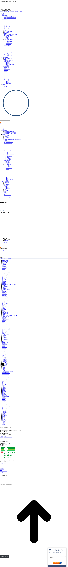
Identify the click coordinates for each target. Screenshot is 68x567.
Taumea (3, 403)
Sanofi (3, 386)
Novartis (4, 357)
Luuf (3, 340)
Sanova (4, 388)
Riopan (3, 380)
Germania (4, 314)
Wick (3, 423)
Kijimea (3, 330)
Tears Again (4, 404)
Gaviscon (4, 311)
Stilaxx (3, 399)
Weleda (3, 421)
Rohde (3, 382)
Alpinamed (4, 264)
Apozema (4, 268)
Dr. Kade (4, 293)
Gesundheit (4, 252)
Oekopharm (4, 359)
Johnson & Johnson (6, 328)
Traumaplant (4, 409)
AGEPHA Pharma (5, 261)
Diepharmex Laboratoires (6, 289)
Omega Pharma (5, 361)
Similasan (4, 393)
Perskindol (4, 368)
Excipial (4, 306)
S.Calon (3, 383)
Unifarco (4, 411)
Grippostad (4, 317)
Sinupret (4, 394)
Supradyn (4, 401)
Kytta (3, 333)
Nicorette (4, 354)
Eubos (3, 304)
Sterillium (4, 398)
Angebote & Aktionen (6, 250)
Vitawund (4, 419)
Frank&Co (4, 310)
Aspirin (3, 269)
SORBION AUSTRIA (6, 396)
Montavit (4, 348)
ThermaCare (4, 407)
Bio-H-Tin (4, 278)
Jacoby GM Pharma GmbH (7, 327)
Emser (3, 301)
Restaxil (3, 378)
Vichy (3, 417)
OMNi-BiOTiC (5, 362)
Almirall (4, 263)
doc (3, 290)
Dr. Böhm (4, 292)
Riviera (3, 381)
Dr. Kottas (4, 294)
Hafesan (4, 318)
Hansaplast (4, 320)
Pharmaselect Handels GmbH (7, 371)
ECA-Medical (4, 300)
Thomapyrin (4, 408)
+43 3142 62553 (3, 7)
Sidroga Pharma (5, 391)
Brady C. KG (4, 282)
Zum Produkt (5, 242)
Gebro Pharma (5, 312)
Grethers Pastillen (5, 316)
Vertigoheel (4, 415)
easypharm (4, 299)
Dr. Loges (4, 295)
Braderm (4, 281)
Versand (6, 240)
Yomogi (3, 424)
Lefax (3, 336)
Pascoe (3, 366)
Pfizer (3, 370)
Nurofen (4, 358)
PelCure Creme (6, 232)
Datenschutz (57, 565)
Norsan (3, 356)
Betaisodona (4, 277)
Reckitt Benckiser (5, 377)
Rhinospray (4, 379)
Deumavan (4, 288)
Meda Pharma (4, 344)
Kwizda (4, 332)
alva (3, 265)
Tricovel (4, 410)
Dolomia (4, 291)
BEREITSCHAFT (3, 5)
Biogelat (4, 279)
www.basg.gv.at (2, 462)
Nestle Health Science (6, 353)
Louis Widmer (5, 339)
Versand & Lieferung (3, 471)
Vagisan (3, 413)
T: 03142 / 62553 (3, 436)
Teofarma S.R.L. (5, 405)
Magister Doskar (5, 342)
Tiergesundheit (4, 255)
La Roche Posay (5, 334)
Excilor (3, 305)
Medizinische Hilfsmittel (6, 253)
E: (6, 437)
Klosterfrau (4, 331)
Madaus (3, 341)
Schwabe (4, 390)
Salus (3, 385)
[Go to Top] (34, 555)
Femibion (4, 307)
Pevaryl (3, 369)
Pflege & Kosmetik (5, 254)
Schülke (3, 389)
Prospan (3, 375)
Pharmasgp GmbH (5, 372)
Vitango (3, 418)
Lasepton (4, 335)
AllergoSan (4, 262)
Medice (3, 345)
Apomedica (4, 267)
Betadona (4, 276)
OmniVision (4, 364)
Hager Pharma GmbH (6, 319)
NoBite (3, 355)
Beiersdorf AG (5, 274)
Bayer (3, 273)
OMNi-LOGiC (5, 363)
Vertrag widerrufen (4, 556)
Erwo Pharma (4, 302)
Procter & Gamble (5, 374)
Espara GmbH (5, 303)
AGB (1, 470)
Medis (3, 346)
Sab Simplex (4, 384)
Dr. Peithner (4, 296)
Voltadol (4, 420)
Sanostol (4, 387)
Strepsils (4, 400)
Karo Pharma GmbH (6, 329)
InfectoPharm (4, 325)
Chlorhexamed (5, 286)
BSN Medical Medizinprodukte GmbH (9, 284)
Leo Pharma (4, 337)
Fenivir (3, 308)
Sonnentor (4, 395)
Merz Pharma (4, 347)
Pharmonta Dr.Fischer (6, 373)
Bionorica (4, 280)
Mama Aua (4, 343)
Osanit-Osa (4, 365)
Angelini (4, 266)
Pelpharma (4, 367)
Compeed (4, 287)
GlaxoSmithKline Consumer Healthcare (9, 315)
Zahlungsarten (2, 472)
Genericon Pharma (5, 313)
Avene (3, 270)
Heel (3, 322)
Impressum (2, 468)
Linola (3, 338)
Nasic (3, 351)
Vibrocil (3, 416)
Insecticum (4, 326)
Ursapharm (4, 412)
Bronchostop (4, 283)
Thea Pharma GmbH (6, 406)
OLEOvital (4, 360)
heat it (3, 321)
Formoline (4, 309)
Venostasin (4, 414)
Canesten (4, 285)
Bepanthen (4, 275)
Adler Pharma (5, 260)
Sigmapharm (4, 392)
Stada (3, 397)
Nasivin (3, 352)
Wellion (3, 422)
